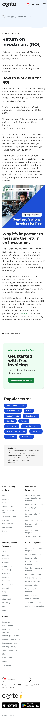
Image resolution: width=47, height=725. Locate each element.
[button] (16, 679)
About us (5, 661)
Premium (5, 495)
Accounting (12, 426)
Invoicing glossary (9, 647)
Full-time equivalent (16, 405)
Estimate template (32, 581)
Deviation (11, 436)
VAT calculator (7, 626)
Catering (5, 559)
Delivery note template (34, 578)
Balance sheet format (33, 554)
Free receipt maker (9, 643)
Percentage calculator (11, 636)
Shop (4, 610)
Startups (5, 520)
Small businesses (9, 516)
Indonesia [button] (34, 4)
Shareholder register (16, 431)
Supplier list (31, 416)
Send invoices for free (19, 380)
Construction (7, 566)
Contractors (7, 503)
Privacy (4, 715)
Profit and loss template (34, 606)
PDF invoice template (33, 520)
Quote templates (31, 595)
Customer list (13, 416)
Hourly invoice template (34, 504)
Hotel (4, 592)
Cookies (11, 715)
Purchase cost (13, 411)
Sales (4, 606)
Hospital (5, 588)
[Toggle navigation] (43, 4)
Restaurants (7, 527)
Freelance (6, 577)
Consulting (6, 570)
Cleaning (5, 562)
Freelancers (6, 499)
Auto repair (6, 555)
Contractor (6, 573)
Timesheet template (33, 602)
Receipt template (32, 599)
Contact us (6, 665)
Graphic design (8, 584)
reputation (25, 313)
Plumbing (6, 603)
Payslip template (31, 585)
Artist (4, 551)
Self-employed (8, 506)
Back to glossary (12, 33)
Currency (36, 431)
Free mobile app (8, 622)
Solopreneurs (7, 524)
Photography (7, 599)
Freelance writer (8, 581)
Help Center (7, 658)
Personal (5, 595)
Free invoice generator (11, 639)
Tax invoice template (33, 536)
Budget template (31, 558)
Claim (28, 411)
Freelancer (26, 436)
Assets (24, 421)
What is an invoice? (10, 650)
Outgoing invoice (31, 426)
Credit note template (33, 574)
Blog (3, 654)
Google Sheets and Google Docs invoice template (33, 498)
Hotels (4, 531)
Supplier (10, 421)
